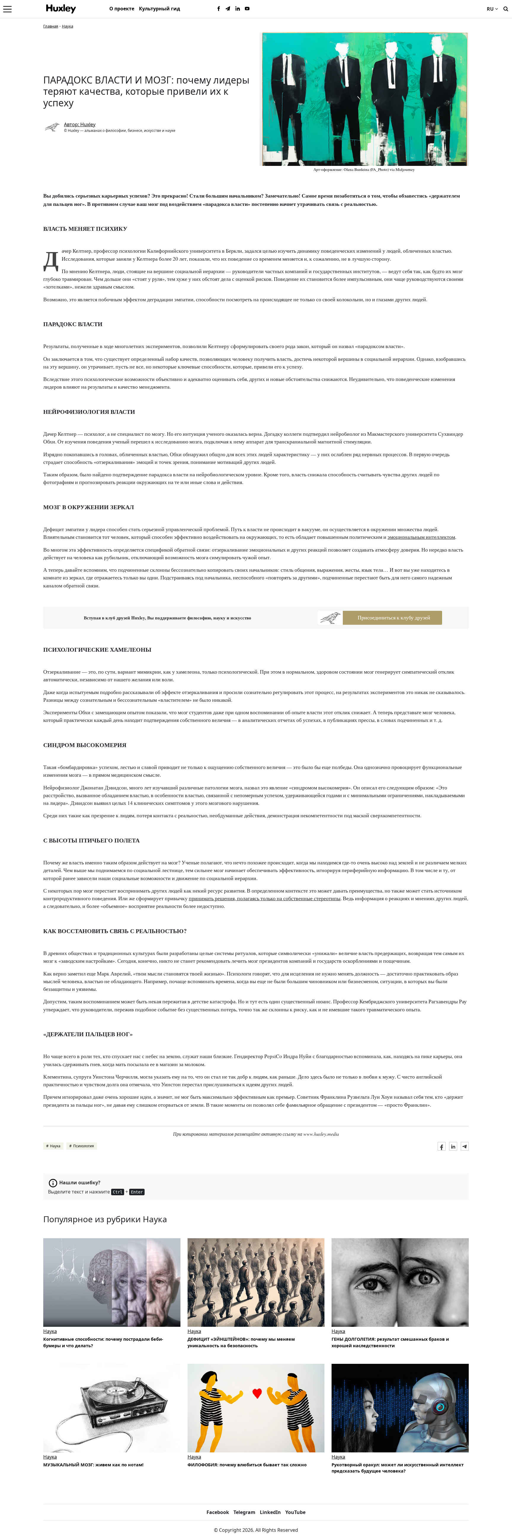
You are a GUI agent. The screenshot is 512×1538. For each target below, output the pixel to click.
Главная (50, 26)
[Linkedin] (237, 9)
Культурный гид (159, 8)
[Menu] (7, 9)
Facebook (218, 1512)
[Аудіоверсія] (400, 1282)
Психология (83, 1145)
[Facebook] (218, 9)
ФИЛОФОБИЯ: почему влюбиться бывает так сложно (247, 1464)
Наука (67, 26)
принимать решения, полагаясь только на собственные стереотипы (264, 898)
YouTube (295, 1512)
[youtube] (247, 9)
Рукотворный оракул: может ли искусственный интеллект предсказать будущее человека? (398, 1468)
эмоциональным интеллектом (421, 537)
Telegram (244, 1512)
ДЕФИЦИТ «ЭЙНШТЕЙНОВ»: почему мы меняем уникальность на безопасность (241, 1342)
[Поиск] (506, 8)
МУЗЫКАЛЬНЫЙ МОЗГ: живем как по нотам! (93, 1464)
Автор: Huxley (79, 124)
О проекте (121, 8)
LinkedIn (270, 1512)
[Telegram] (228, 9)
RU (490, 9)
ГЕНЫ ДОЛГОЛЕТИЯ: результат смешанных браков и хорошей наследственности (390, 1342)
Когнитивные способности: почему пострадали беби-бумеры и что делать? (103, 1342)
